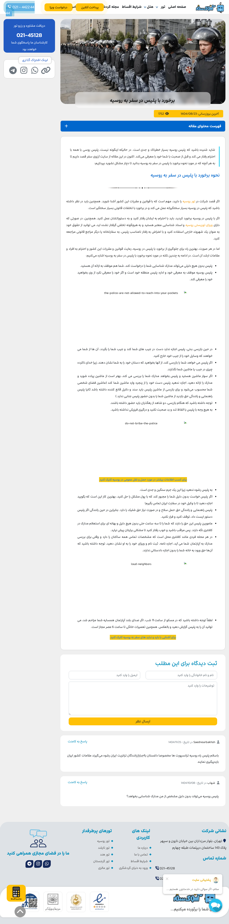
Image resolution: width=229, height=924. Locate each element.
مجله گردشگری (108, 7)
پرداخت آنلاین (90, 7)
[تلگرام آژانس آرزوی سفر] (29, 864)
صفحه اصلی (177, 7)
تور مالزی (104, 867)
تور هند (105, 854)
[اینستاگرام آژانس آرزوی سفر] (38, 864)
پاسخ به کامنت (77, 741)
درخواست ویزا (58, 7)
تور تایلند (104, 847)
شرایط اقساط (132, 7)
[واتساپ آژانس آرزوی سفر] (47, 864)
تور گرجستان (101, 861)
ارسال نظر (143, 721)
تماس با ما (141, 854)
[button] (20, 911)
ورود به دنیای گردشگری (133, 867)
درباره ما (143, 847)
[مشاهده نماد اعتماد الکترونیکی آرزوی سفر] (99, 901)
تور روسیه (103, 841)
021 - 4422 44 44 (20, 10)
